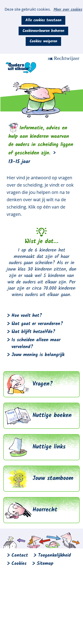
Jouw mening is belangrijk (38, 355)
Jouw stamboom (53, 478)
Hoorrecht (45, 510)
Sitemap (45, 563)
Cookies (19, 563)
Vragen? (43, 384)
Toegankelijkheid (54, 555)
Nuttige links (49, 447)
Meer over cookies (68, 10)
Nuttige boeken (52, 415)
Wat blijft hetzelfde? (33, 331)
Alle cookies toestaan (43, 20)
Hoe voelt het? (27, 315)
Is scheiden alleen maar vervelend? (36, 343)
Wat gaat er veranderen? (37, 324)
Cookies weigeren (43, 41)
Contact (20, 555)
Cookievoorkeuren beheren (43, 31)
